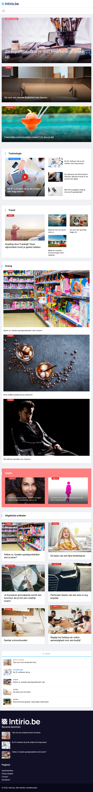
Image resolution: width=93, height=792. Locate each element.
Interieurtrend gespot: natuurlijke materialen (31, 702)
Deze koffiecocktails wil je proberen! (18, 395)
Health (12, 479)
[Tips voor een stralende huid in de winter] (6, 735)
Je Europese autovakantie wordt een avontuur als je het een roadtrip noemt (22, 598)
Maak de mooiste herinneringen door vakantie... (56, 252)
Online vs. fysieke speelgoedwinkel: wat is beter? (23, 330)
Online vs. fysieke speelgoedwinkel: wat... (29, 682)
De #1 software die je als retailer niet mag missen (23, 190)
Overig (10, 271)
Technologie (14, 159)
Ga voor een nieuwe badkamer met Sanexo (25, 97)
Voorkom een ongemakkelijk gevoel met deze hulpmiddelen (67, 499)
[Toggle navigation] (3, 10)
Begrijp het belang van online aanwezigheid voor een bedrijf (65, 639)
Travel (10, 216)
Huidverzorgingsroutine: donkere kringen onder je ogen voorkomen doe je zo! (24, 499)
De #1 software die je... (22, 672)
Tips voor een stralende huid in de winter (26, 732)
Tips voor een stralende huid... (25, 662)
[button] (86, 52)
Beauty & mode (11, 19)
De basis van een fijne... (22, 692)
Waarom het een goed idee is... (57, 231)
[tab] (68, 164)
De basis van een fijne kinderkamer (67, 555)
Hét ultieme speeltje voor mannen (17, 459)
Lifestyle (10, 107)
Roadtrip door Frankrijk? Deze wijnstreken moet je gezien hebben (23, 246)
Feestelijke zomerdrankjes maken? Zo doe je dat (29, 137)
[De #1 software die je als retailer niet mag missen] (6, 745)
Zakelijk (56, 606)
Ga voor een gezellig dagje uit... (78, 231)
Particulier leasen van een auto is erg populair (69, 596)
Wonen (8, 68)
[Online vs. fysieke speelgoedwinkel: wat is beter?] (6, 755)
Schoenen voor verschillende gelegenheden (44, 57)
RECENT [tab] (47, 654)
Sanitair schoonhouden (15, 640)
